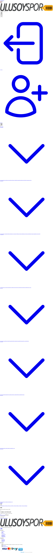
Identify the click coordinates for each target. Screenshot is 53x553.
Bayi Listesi (3, 533)
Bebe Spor (5, 448)
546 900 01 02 (4, 545)
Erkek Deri (11, 180)
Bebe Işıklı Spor (2, 448)
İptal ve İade (3, 535)
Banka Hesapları (4, 536)
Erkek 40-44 (3, 539)
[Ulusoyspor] (26, 7)
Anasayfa (1, 518)
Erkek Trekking (27, 180)
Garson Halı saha (15, 287)
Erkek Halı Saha (5, 180)
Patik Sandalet (19, 394)
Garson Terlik (11, 287)
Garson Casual (5, 287)
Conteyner (1, 502)
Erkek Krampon (8, 180)
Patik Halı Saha (8, 394)
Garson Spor (1, 287)
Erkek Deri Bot (23, 180)
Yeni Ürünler (1, 126)
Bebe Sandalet (10, 448)
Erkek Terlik (30, 180)
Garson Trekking (25, 287)
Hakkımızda (3, 531)
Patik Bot (17, 394)
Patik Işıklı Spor (2, 394)
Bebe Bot (7, 448)
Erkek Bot (20, 180)
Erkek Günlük (14, 180)
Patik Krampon (22, 394)
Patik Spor (11, 394)
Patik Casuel (14, 394)
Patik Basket (5, 394)
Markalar (1, 503)
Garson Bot (22, 287)
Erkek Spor (1, 180)
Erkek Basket (17, 180)
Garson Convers (29, 287)
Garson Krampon (19, 287)
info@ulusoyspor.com (5, 546)
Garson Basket (8, 287)
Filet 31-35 (3, 541)
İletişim (6, 518)
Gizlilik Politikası (4, 534)
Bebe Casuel (13, 448)
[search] (7, 11)
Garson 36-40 (3, 540)
